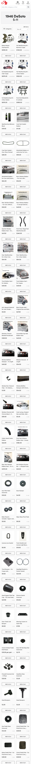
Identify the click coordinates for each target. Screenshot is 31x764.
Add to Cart (8, 55)
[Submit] (28, 7)
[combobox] (15, 7)
